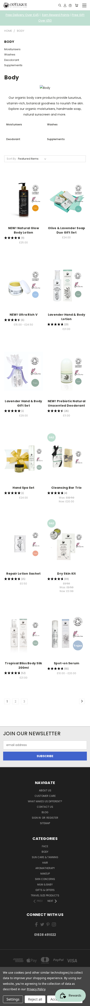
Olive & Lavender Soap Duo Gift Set (66, 230)
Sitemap (45, 823)
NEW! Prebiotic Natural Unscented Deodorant (67, 403)
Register (52, 818)
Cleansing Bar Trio (66, 488)
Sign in (36, 818)
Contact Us (45, 807)
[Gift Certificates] (70, 5)
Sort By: (12, 159)
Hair (45, 862)
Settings (12, 999)
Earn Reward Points (55, 15)
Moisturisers (12, 49)
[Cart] (76, 5)
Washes (9, 54)
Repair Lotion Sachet (23, 573)
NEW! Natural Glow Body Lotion (23, 230)
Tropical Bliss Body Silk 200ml (23, 665)
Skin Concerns (45, 879)
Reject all (35, 999)
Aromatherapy (45, 868)
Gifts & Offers (45, 890)
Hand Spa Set (23, 488)
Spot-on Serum (66, 663)
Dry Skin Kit (66, 573)
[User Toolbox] (65, 5)
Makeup (45, 873)
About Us (45, 790)
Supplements (13, 65)
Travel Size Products (45, 895)
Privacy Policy (36, 989)
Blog (45, 812)
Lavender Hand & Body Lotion (66, 317)
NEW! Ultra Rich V (23, 315)
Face (45, 846)
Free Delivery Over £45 (22, 15)
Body (45, 852)
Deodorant (11, 60)
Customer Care (45, 796)
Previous (6, 1001)
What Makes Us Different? (45, 801)
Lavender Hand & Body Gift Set (23, 403)
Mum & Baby (45, 884)
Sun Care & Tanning (45, 857)
